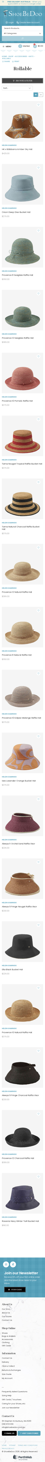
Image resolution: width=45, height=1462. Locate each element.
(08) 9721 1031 (7, 1424)
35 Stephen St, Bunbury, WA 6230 (16, 1421)
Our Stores (7, 1316)
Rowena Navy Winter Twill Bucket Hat (20, 1221)
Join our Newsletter (11, 1407)
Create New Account (29, 22)
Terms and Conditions (28, 1445)
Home (4, 56)
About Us (6, 1313)
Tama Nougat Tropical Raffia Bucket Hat (22, 463)
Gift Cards (6, 1345)
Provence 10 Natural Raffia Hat (17, 1032)
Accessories (21, 56)
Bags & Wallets (9, 1336)
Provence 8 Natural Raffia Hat (17, 654)
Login (11, 22)
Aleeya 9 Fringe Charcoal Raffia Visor (20, 1095)
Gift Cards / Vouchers (11, 1399)
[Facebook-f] (13, 1264)
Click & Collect (8, 1366)
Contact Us (7, 1320)
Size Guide (7, 1374)
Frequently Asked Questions (14, 1391)
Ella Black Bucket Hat (12, 969)
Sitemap (12, 1445)
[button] (7, 46)
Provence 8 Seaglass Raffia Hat (17, 275)
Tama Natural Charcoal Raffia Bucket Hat (20, 528)
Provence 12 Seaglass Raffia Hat (18, 337)
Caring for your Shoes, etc (13, 1403)
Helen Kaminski (9, 145)
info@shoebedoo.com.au (13, 1427)
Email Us (10, 1433)
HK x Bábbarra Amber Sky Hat (17, 149)
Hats (31, 56)
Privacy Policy (8, 1448)
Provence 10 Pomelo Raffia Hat (17, 400)
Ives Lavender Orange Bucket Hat (19, 780)
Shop (10, 56)
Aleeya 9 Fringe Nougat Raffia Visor (19, 906)
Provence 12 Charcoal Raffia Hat (18, 1158)
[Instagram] (6, 1264)
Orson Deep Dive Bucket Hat (16, 212)
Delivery (5, 1362)
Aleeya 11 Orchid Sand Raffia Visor (18, 843)
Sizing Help (7, 1395)
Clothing (6, 1342)
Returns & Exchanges (11, 1370)
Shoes (5, 1333)
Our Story (6, 1309)
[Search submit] (22, 38)
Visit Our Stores (30, 1433)
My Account (7, 1378)
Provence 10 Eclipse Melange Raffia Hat (21, 717)
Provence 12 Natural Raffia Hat (17, 592)
